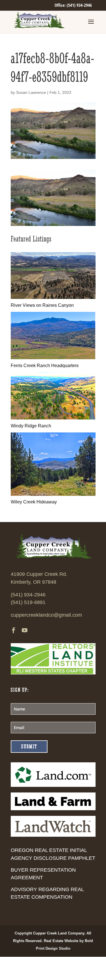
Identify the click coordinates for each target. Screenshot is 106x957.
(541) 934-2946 (28, 595)
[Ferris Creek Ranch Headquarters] (53, 357)
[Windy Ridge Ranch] (53, 418)
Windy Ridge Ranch (31, 425)
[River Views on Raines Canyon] (53, 297)
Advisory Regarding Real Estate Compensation (47, 893)
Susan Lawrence (31, 92)
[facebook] (13, 631)
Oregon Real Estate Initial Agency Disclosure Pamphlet (53, 854)
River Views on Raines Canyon (42, 305)
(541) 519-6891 (28, 602)
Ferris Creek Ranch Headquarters (45, 365)
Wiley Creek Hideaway (34, 501)
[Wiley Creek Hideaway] (53, 494)
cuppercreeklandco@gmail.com (46, 615)
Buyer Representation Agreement (43, 873)
